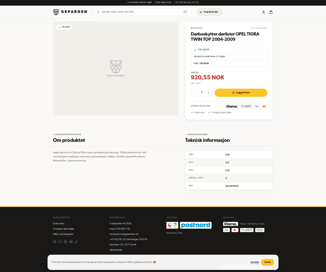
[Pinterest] (65, 241)
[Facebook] (54, 241)
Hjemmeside (116, 250)
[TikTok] (76, 241)
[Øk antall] (208, 92)
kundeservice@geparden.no (124, 234)
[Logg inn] (263, 12)
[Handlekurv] (271, 12)
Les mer (255, 262)
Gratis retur (58, 223)
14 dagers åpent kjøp (63, 229)
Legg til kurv (243, 92)
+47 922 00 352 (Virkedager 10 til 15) (128, 239)
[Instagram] (60, 241)
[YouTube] (71, 241)
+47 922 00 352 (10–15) (187, 3)
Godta (267, 262)
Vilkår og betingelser (63, 234)
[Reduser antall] (194, 92)
